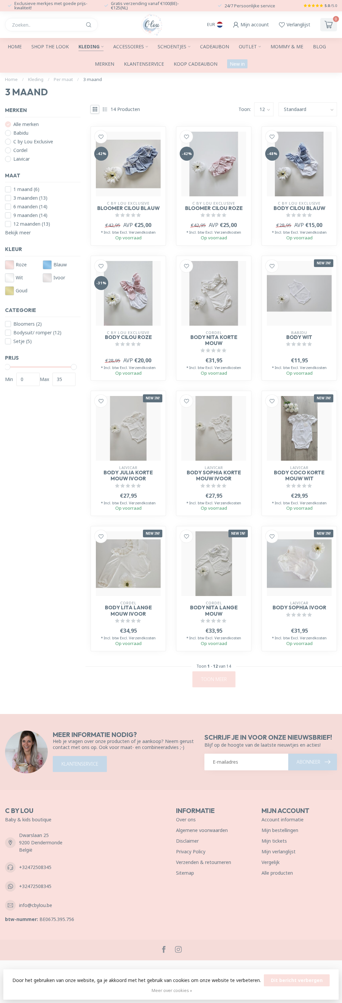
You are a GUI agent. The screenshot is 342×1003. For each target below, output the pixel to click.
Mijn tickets (274, 841)
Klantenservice (144, 64)
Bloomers (27, 323)
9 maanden (30, 215)
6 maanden (30, 206)
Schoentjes (172, 46)
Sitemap (185, 873)
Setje (22, 341)
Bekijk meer (18, 232)
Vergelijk (271, 862)
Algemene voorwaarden (202, 830)
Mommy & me (287, 46)
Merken (104, 64)
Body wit (299, 337)
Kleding (89, 46)
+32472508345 (35, 867)
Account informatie (283, 819)
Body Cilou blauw (299, 208)
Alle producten (277, 873)
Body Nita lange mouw (214, 611)
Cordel (20, 150)
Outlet (248, 46)
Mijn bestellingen (280, 830)
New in (237, 64)
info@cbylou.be (35, 905)
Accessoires (128, 46)
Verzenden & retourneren (203, 862)
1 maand (26, 189)
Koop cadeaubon (195, 64)
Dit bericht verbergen (297, 980)
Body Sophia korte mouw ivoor (214, 476)
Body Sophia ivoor (299, 608)
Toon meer (214, 679)
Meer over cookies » (172, 990)
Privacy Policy (190, 851)
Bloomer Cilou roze (214, 208)
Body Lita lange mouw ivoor (128, 611)
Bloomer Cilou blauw (128, 208)
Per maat (63, 79)
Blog (319, 46)
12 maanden (31, 223)
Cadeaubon (214, 46)
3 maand (92, 79)
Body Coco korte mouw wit (299, 476)
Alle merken (26, 124)
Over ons (186, 819)
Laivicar (21, 158)
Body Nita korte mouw (213, 340)
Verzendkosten (142, 232)
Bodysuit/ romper (37, 332)
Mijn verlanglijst (279, 851)
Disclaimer (187, 841)
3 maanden (30, 197)
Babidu (20, 132)
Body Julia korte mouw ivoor (128, 476)
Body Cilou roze (128, 337)
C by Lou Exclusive (33, 141)
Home (15, 46)
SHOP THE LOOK (50, 46)
